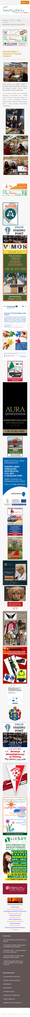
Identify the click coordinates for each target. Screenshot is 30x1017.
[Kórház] (15, 694)
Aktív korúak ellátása (15, 925)
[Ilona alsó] (15, 192)
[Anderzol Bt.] (15, 32)
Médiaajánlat (7, 987)
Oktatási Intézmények (15, 917)
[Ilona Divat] (15, 38)
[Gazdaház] (15, 548)
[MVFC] (15, 779)
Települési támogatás (15, 923)
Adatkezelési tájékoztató (11, 995)
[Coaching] (15, 816)
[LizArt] (15, 858)
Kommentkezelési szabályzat (12, 1002)
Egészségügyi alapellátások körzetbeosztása (15, 911)
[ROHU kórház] (15, 331)
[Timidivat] (15, 186)
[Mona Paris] (15, 628)
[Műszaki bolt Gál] (15, 525)
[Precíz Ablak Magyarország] (15, 44)
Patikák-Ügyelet (15, 907)
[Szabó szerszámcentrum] (15, 446)
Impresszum (7, 984)
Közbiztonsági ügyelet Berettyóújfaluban (15, 927)
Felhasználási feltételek (11, 976)
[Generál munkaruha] (15, 665)
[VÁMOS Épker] (15, 272)
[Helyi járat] (15, 371)
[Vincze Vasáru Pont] (15, 734)
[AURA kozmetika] (15, 409)
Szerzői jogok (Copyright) (11, 980)
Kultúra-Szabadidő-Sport (15, 919)
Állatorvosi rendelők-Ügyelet (15, 913)
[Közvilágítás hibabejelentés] (15, 606)
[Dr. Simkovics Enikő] (15, 572)
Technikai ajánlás (8, 991)
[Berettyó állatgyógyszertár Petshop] (15, 754)
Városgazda (15, 929)
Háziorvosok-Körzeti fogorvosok (15, 909)
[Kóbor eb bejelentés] (15, 593)
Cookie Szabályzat (9, 999)
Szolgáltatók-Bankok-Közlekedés (15, 921)
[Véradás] (15, 511)
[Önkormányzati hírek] (15, 713)
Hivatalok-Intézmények (15, 915)
